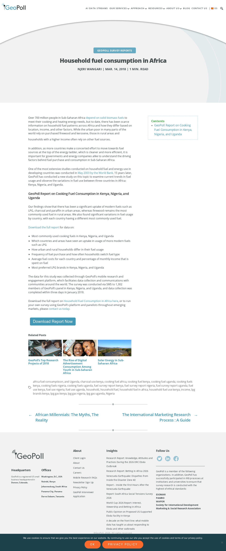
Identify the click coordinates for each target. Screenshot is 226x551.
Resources (155, 8)
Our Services (118, 8)
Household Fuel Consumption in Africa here (91, 301)
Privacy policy (123, 544)
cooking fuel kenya (139, 381)
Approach (137, 8)
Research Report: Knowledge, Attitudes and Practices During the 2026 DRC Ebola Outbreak (129, 462)
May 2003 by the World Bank (95, 173)
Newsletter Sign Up (83, 482)
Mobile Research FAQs (85, 477)
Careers (77, 472)
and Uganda (71, 381)
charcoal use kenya (91, 381)
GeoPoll (99, 532)
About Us (172, 8)
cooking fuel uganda (163, 381)
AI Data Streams (97, 8)
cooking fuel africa (115, 381)
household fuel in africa (134, 389)
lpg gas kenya (58, 393)
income (185, 389)
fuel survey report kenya (108, 385)
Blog (186, 8)
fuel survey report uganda (171, 385)
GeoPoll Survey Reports (114, 50)
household (92, 389)
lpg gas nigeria (76, 393)
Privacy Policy (80, 487)
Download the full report (43, 227)
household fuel (109, 389)
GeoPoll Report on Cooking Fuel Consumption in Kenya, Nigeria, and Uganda (173, 129)
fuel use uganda (75, 389)
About (76, 462)
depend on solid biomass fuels (105, 118)
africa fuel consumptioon (48, 381)
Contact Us (199, 8)
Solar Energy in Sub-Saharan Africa (111, 361)
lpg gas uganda (96, 393)
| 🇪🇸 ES (213, 8)
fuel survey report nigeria (139, 385)
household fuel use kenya (164, 389)
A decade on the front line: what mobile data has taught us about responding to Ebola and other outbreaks (127, 524)
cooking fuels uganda (80, 385)
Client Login (79, 458)
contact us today (59, 309)
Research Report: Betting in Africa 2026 (127, 471)
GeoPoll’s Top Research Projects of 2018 (43, 361)
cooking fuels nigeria (53, 385)
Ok (92, 544)
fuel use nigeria (55, 389)
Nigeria (110, 393)
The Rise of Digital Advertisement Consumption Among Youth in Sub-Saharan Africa (77, 366)
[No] (222, 542)
